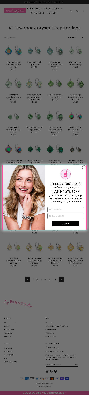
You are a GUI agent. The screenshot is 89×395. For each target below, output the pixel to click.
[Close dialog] (84, 167)
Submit (66, 223)
